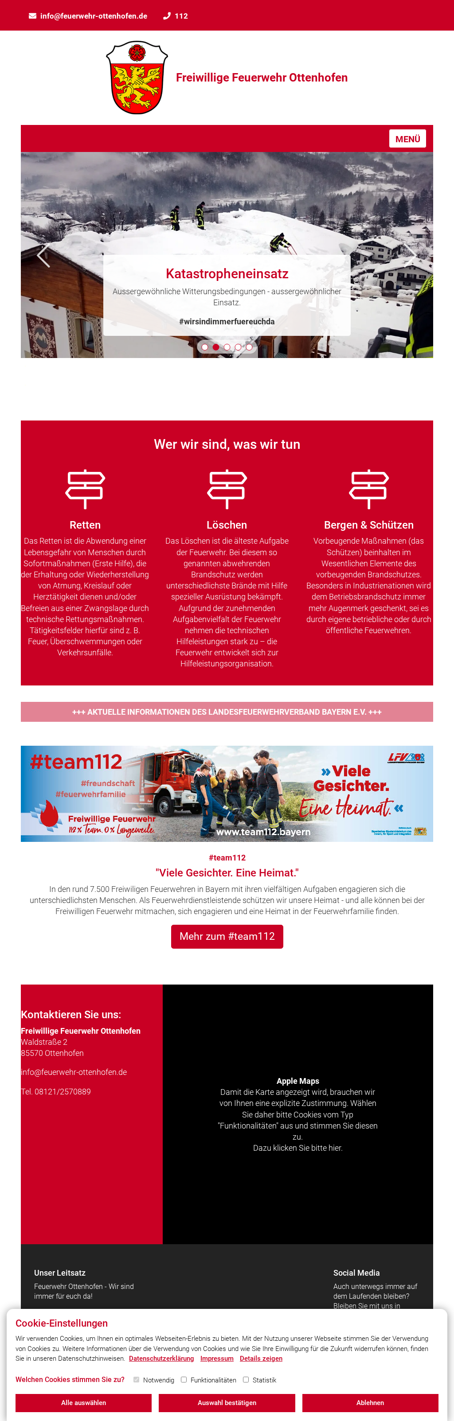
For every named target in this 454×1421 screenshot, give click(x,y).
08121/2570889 (63, 1091)
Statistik (264, 1380)
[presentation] (43, 255)
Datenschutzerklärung (161, 1359)
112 (181, 16)
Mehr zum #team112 (227, 936)
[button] (205, 347)
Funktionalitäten (213, 1380)
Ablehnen (370, 1403)
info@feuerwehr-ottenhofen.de (93, 16)
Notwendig (158, 1380)
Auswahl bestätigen (227, 1403)
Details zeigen (261, 1359)
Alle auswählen (83, 1403)
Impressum (217, 1359)
